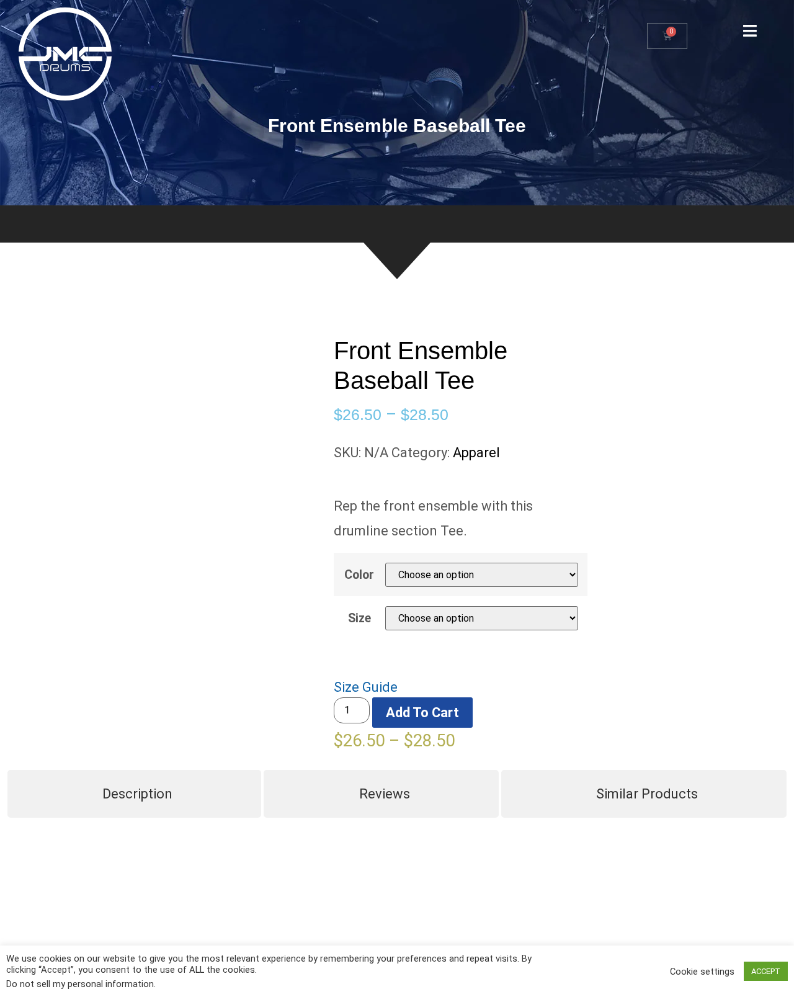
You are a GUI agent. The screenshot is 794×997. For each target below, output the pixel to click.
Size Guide (366, 687)
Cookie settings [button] (702, 971)
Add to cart (422, 712)
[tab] (134, 794)
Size (359, 618)
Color (359, 575)
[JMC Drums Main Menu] (749, 30)
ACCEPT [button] (765, 971)
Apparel (476, 452)
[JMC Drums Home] (65, 54)
